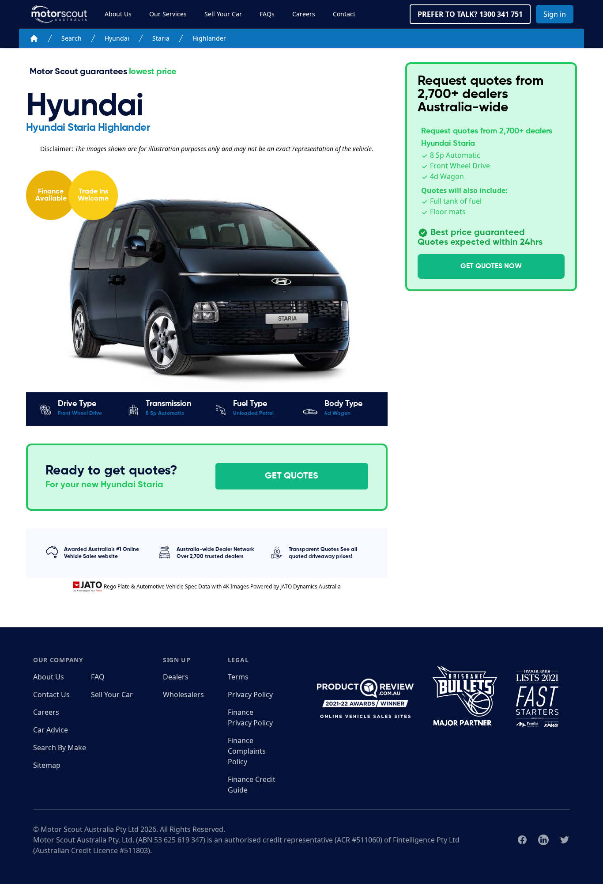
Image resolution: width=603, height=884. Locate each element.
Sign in (554, 14)
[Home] (34, 38)
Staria (161, 38)
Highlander (209, 38)
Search (71, 38)
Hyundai (117, 38)
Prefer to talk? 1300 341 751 (470, 14)
